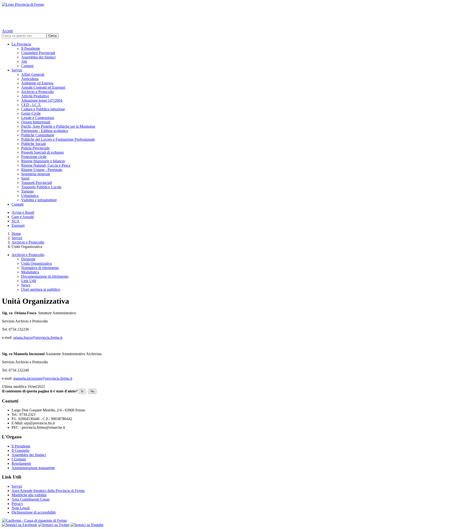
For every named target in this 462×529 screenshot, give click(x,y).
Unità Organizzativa (36, 263)
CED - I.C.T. (31, 105)
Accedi (7, 31)
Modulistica (30, 272)
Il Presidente (30, 48)
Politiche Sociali (33, 144)
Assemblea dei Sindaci (38, 57)
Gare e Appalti (23, 217)
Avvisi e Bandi (23, 212)
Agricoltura (29, 79)
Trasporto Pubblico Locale (41, 187)
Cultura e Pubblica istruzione (43, 109)
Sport (25, 178)
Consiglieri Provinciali (38, 53)
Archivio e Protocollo (37, 92)
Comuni (27, 66)
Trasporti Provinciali (36, 183)
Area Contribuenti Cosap (31, 499)
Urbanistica (29, 196)
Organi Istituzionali (35, 122)
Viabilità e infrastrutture (39, 200)
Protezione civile (33, 157)
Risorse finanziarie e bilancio (43, 161)
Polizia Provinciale (35, 148)
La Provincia (21, 44)
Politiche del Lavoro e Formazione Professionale (58, 139)
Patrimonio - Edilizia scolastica (44, 131)
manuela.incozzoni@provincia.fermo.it (42, 378)
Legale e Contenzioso (37, 118)
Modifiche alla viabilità (29, 495)
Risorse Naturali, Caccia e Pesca (45, 165)
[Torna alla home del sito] (231, 14)
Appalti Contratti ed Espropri (43, 87)
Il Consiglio (20, 450)
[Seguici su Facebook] (19, 525)
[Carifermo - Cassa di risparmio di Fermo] (231, 520)
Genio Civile (31, 113)
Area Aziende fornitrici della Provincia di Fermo (48, 491)
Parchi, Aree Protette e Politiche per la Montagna (58, 126)
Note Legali (21, 508)
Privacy (17, 504)
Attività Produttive (35, 96)
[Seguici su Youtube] (87, 525)
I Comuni (19, 459)
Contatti (18, 204)
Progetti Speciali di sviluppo (42, 152)
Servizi (17, 70)
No (92, 391)
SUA (15, 221)
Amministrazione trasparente (33, 468)
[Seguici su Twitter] (54, 525)
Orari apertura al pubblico (40, 289)
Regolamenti (21, 463)
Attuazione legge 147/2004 (41, 100)
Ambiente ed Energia (37, 83)
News (25, 285)
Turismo (27, 191)
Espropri (18, 225)
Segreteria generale (35, 174)
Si (82, 391)
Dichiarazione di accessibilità (34, 512)
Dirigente (28, 259)
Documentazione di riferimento (44, 276)
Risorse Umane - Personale (41, 170)
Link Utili (28, 281)
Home (16, 234)
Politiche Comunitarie (37, 135)
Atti (24, 61)
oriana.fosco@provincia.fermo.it (37, 337)
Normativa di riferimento (40, 268)
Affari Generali (32, 74)
